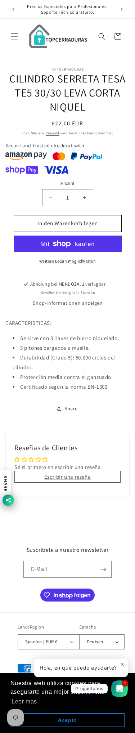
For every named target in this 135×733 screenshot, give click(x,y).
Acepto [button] (67, 720)
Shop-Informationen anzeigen (68, 303)
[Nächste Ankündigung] (122, 9)
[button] (14, 36)
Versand (52, 133)
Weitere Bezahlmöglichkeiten (67, 261)
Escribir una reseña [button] (67, 476)
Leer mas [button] (24, 701)
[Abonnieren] (103, 569)
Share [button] (71, 408)
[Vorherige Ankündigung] (13, 9)
